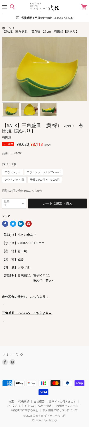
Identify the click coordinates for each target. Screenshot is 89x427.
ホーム (6, 28)
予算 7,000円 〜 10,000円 (45, 179)
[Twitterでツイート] (13, 224)
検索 (11, 401)
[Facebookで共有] (5, 224)
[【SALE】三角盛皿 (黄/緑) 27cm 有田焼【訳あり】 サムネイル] (11, 109)
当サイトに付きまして (62, 401)
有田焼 (6, 137)
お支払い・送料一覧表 (38, 406)
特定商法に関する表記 (24, 410)
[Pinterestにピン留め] (28, 224)
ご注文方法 (13, 406)
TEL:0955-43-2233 (62, 18)
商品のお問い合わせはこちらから (22, 190)
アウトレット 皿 (14, 179)
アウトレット (13, 172)
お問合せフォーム (67, 406)
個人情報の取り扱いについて (60, 410)
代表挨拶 (23, 401)
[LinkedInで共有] (21, 224)
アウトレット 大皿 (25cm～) (43, 172)
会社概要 (39, 401)
